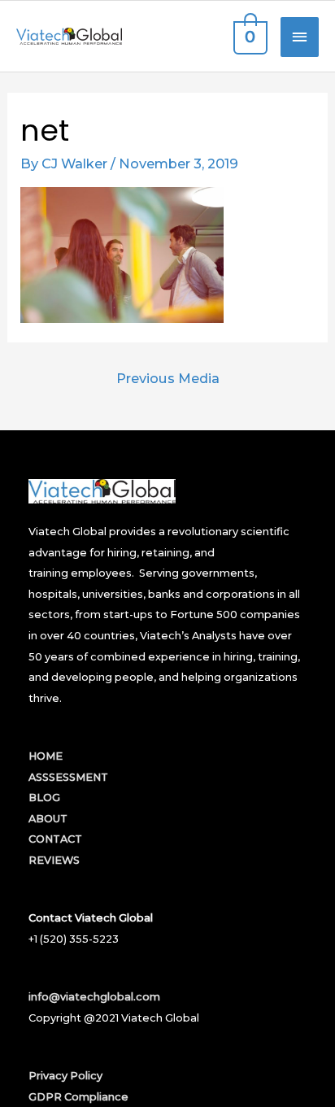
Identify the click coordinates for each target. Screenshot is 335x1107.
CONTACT (55, 839)
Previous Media (168, 378)
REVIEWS (54, 860)
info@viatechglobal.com (94, 997)
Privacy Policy (65, 1076)
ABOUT (47, 819)
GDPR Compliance (78, 1097)
